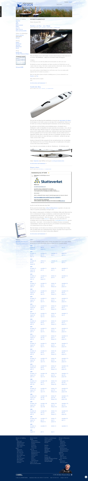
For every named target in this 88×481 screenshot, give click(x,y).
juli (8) (42, 292)
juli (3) (42, 247)
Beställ (17, 48)
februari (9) (53, 361)
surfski (43, 88)
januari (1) (43, 249)
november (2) (43, 253)
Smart (24, 249)
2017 (31, 311)
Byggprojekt (19, 449)
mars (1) (32, 256)
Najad (27, 249)
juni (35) (53, 390)
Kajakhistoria (34, 450)
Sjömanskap (33, 448)
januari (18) (64, 391)
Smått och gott (63, 456)
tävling (21, 253)
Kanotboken (62, 461)
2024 (31, 259)
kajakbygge (23, 254)
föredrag (25, 253)
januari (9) (64, 369)
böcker (23, 248)
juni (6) (52, 292)
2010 (31, 364)
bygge (20, 243)
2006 (31, 394)
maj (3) (63, 330)
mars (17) (43, 391)
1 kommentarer (56, 27)
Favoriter (18, 38)
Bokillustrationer (63, 448)
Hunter (17, 248)
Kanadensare (18, 43)
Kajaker (17, 42)
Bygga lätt (19, 456)
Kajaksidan (36, 161)
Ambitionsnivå (20, 451)
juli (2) (42, 270)
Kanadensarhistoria (35, 452)
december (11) (33, 373)
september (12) (65, 366)
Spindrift (25, 256)
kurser (20, 248)
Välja (17, 22)
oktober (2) (53, 276)
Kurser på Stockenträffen (21, 30)
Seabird (17, 266)
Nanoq (21, 246)
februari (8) (53, 376)
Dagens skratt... (35, 167)
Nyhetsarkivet (19, 36)
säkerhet (24, 251)
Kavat (27, 243)
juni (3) (52, 322)
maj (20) (63, 397)
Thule (27, 251)
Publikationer (19, 46)
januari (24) (64, 406)
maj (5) (63, 270)
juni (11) (53, 382)
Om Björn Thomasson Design (22, 53)
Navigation (33, 445)
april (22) (32, 406)
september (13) (65, 381)
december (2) (33, 268)
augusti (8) (32, 360)
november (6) (43, 366)
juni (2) (42, 255)
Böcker (60, 459)
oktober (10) (54, 403)
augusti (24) (32, 405)
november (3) (43, 313)
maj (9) (63, 352)
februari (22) (54, 399)
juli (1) (42, 277)
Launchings (25, 244)
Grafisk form (62, 442)
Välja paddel (19, 446)
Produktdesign (63, 445)
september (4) (65, 298)
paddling (18, 244)
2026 (31, 245)
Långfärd (33, 443)
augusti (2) (64, 253)
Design (60, 439)
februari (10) (54, 406)
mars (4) (42, 294)
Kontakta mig (19, 52)
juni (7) (52, 337)
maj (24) (63, 390)
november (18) (44, 396)
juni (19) (53, 397)
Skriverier (33, 459)
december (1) (33, 253)
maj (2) (63, 247)
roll (16, 251)
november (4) (43, 291)
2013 (31, 341)
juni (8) (52, 345)
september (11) (65, 291)
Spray (17, 254)
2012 (31, 349)
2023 (31, 266)
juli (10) (42, 315)
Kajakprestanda (20, 444)
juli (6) (42, 285)
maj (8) (63, 292)
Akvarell (62, 455)
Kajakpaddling (34, 440)
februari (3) (53, 301)
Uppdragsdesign (34, 460)
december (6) (33, 366)
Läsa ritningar (20, 454)
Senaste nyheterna (20, 35)
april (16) (32, 384)
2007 (31, 386)
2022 (31, 274)
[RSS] (71, 475)
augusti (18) (32, 412)
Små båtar (18, 45)
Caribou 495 (18, 261)
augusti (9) (32, 352)
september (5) (65, 343)
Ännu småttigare (63, 458)
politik (20, 262)
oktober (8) (53, 343)
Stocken (19, 264)
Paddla (17, 26)
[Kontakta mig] (21, 230)
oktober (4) (53, 283)
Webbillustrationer (64, 451)
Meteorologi (34, 446)
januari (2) (32, 271)
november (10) (44, 373)
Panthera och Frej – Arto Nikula (40, 26)
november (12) (44, 358)
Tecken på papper (64, 462)
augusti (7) (32, 292)
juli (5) (42, 382)
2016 (31, 319)
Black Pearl (23, 241)
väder (22, 264)
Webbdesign (62, 444)
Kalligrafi (61, 452)
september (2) (54, 261)
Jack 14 (24, 259)
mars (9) (42, 399)
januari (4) (32, 264)
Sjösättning (49, 27)
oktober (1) (43, 261)
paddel (17, 262)
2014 (31, 334)
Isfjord (21, 244)
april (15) (32, 399)
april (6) (32, 294)
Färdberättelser (34, 455)
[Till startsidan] (25, 5)
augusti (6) (32, 270)
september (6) (65, 283)
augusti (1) (32, 431)
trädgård (21, 266)
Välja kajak (19, 441)
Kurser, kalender (19, 25)
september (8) (65, 388)
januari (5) (64, 361)
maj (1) (52, 255)
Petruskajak (26, 246)
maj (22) (63, 375)
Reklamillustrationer (64, 449)
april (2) (32, 286)
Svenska (66, 2)
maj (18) (63, 382)
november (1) (43, 268)
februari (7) (53, 414)
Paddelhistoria (34, 453)
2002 (31, 424)
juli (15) (42, 412)
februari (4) (53, 309)
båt (16, 264)
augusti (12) (32, 375)
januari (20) (64, 399)
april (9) (32, 361)
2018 (31, 304)
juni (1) (52, 247)
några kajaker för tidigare (65, 120)
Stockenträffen (25, 262)
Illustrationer (62, 446)
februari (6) (53, 384)
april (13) (32, 376)
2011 (31, 356)
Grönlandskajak (19, 259)
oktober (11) (54, 411)
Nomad (17, 256)
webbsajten (21, 257)
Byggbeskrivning (20, 461)
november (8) (43, 411)
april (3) (32, 309)
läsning (21, 249)
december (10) (33, 418)
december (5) (33, 313)
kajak (20, 254)
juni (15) (53, 367)
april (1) (63, 255)
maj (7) (63, 307)
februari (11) (54, 369)
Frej (40, 27)
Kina (40, 88)
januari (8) (64, 376)
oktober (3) (53, 268)
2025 (31, 251)
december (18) (33, 403)
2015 (31, 326)
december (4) (33, 388)
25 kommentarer (49, 88)
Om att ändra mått (21, 455)
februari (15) (54, 391)
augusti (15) (32, 382)
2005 (31, 401)
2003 (31, 416)
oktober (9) (53, 396)
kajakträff (23, 243)
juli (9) (42, 307)
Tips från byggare (20, 458)
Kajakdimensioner (21, 442)
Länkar (32, 457)
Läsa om (18, 28)
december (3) (33, 291)
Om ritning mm (20, 452)
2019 (31, 296)
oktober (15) (54, 388)
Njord (17, 243)
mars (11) (43, 361)
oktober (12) (54, 381)
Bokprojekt (62, 441)
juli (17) (42, 390)
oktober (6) (53, 358)
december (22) (33, 396)
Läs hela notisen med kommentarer (37, 83)
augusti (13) (32, 367)
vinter (24, 266)
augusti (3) (32, 247)
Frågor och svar (19, 29)
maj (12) (63, 360)
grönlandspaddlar (19, 267)
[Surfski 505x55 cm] (51, 158)
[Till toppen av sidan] (86, 477)
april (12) (32, 391)
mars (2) (32, 279)
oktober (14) (54, 373)
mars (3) (42, 301)
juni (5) (52, 285)
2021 (31, 281)
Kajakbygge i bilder (21, 60)
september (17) (65, 396)
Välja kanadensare (21, 445)
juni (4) (52, 277)
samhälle (21, 256)
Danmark (18, 253)
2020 (31, 289)
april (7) (32, 346)
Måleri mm (61, 454)
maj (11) (63, 367)
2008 (31, 379)
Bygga (17, 23)
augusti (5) (32, 285)
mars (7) (42, 346)
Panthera (44, 27)
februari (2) (43, 256)
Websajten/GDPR (19, 67)
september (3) (54, 253)
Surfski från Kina (35, 87)
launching (18, 246)
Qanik (25, 264)
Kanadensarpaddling (35, 442)
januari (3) (64, 301)
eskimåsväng (24, 261)
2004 (31, 409)
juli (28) (42, 397)
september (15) (65, 403)
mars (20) (43, 406)
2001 (31, 430)
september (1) (65, 426)
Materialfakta (20, 459)
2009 (31, 371)
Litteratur (33, 456)
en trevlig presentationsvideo (58, 161)
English (70, 2)
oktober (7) (53, 418)
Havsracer (20, 251)
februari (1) (32, 249)
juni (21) (53, 375)
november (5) (33, 261)
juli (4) (31, 262)
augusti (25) (32, 397)
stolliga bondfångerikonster (52, 208)
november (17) (44, 418)
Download (19, 462)
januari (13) (64, 384)
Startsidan (18, 20)
